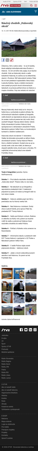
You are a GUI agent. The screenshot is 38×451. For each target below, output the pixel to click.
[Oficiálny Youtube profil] (26, 330)
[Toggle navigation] (35, 5)
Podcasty (5, 349)
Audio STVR (7, 1)
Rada (3, 401)
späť (3, 19)
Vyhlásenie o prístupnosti (11, 409)
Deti (25, 1)
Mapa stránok (6, 421)
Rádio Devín (6, 364)
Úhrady (4, 404)
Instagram (7, 60)
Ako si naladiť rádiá (8, 387)
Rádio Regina (6, 361)
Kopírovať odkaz (11, 60)
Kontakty (5, 435)
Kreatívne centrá (7, 407)
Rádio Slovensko (7, 359)
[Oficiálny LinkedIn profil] (30, 330)
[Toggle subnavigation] (35, 12)
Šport (3, 344)
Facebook (3, 60)
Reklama (5, 419)
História (4, 395)
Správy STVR (17, 1)
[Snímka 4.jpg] (7, 285)
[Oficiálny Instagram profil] (35, 330)
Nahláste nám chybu (25, 104)
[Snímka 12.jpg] (30, 309)
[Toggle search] (31, 5)
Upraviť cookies (7, 438)
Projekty (4, 432)
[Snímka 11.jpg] (19, 309)
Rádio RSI (5, 372)
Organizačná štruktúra (9, 393)
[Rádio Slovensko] (12, 12)
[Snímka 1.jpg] (7, 273)
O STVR (4, 384)
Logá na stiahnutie (8, 424)
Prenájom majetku (8, 430)
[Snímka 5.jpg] (19, 285)
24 (2, 341)
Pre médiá (5, 427)
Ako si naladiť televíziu (10, 390)
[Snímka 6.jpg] (30, 285)
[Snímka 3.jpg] (30, 273)
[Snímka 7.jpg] (7, 297)
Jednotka (5, 335)
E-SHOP (4, 416)
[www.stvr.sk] (6, 330)
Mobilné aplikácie (8, 352)
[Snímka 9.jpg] (30, 297)
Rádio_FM (5, 367)
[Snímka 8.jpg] (19, 297)
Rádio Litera (6, 375)
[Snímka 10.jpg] (7, 309)
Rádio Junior (6, 378)
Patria (4, 370)
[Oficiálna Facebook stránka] (21, 330)
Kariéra (4, 398)
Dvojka (4, 338)
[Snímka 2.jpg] (19, 273)
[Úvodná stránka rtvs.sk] (4, 5)
